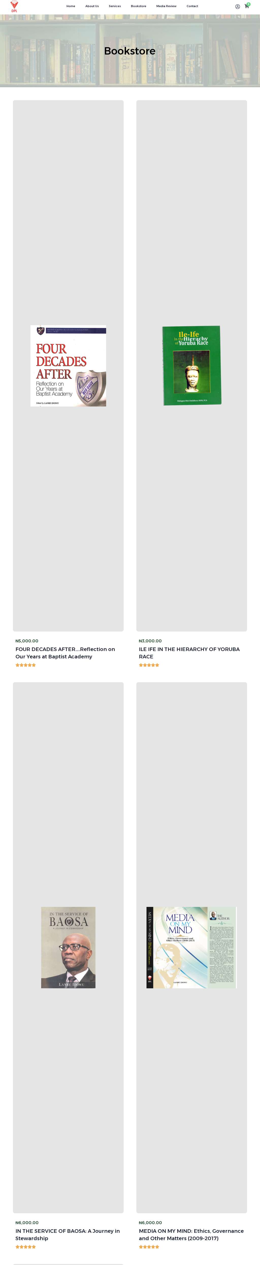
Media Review (166, 6)
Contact (192, 6)
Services (115, 6)
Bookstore (138, 6)
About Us (92, 6)
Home (71, 6)
